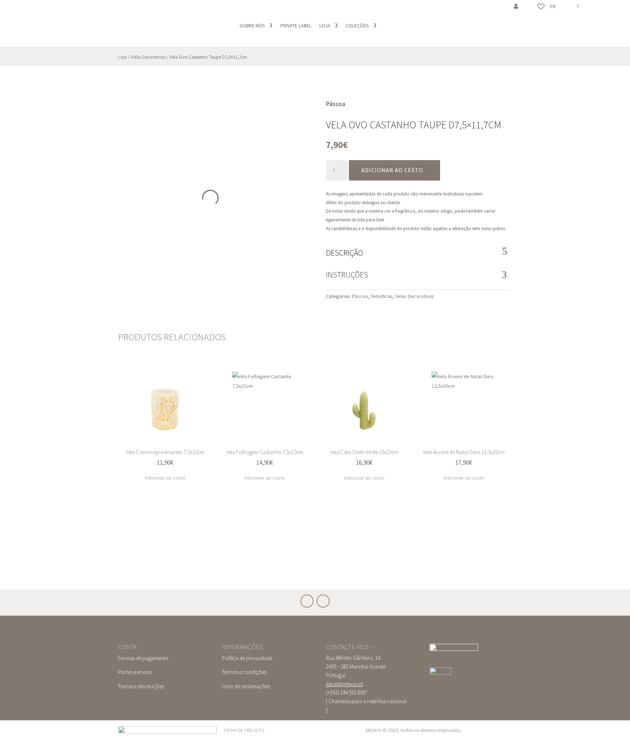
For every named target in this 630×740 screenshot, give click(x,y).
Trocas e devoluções (141, 686)
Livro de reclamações (246, 686)
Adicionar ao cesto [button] (165, 477)
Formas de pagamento (143, 658)
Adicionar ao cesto (392, 170)
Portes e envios (135, 672)
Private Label (295, 25)
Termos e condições (244, 672)
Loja (324, 25)
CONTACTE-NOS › (350, 647)
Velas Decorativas (148, 57)
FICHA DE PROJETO (244, 730)
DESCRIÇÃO (344, 253)
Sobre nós (252, 25)
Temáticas (381, 296)
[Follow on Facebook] (37, 9)
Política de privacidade (247, 658)
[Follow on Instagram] (52, 9)
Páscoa (360, 296)
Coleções (357, 25)
